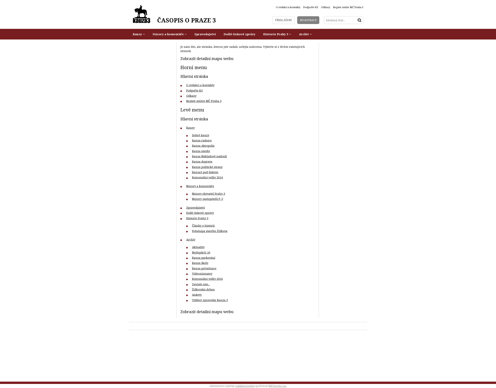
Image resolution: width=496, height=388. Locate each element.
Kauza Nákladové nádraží (209, 156)
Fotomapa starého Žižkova (209, 231)
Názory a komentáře (200, 186)
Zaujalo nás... (201, 284)
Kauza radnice (202, 140)
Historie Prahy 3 (197, 218)
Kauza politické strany (207, 167)
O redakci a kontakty (200, 85)
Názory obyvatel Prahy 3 (208, 193)
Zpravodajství (195, 207)
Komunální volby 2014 (207, 177)
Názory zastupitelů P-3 (207, 199)
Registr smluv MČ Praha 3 (203, 101)
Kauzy (190, 127)
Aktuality (198, 247)
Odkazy (191, 96)
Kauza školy (200, 263)
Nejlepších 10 (201, 252)
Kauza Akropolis (203, 145)
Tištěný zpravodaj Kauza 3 (210, 300)
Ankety (197, 294)
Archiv (190, 239)
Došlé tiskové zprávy (200, 213)
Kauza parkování (203, 258)
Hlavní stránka (194, 76)
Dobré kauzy (200, 135)
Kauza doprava (202, 161)
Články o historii (203, 225)
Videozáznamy (202, 273)
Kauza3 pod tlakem (205, 172)
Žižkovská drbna (203, 289)
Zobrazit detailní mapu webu (206, 58)
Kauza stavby (201, 151)
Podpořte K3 (194, 90)
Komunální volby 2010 (207, 279)
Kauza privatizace (204, 268)
